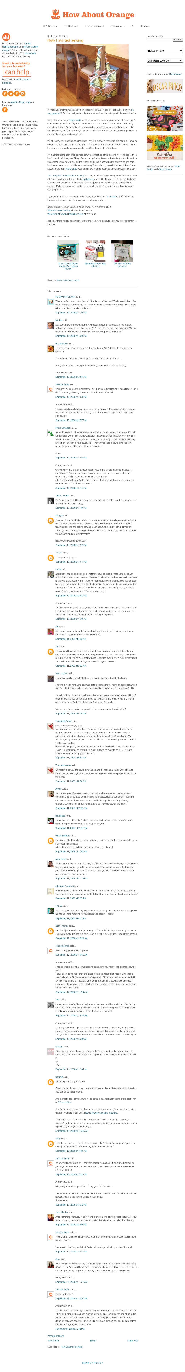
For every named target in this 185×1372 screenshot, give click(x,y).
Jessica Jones (62, 384)
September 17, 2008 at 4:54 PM (70, 1251)
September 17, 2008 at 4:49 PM (70, 1224)
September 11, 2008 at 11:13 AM (71, 808)
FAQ (133, 26)
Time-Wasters (117, 26)
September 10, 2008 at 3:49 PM (70, 508)
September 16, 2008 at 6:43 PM (70, 1151)
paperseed (60, 859)
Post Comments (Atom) (72, 1347)
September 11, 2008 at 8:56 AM (70, 781)
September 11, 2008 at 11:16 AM (71, 828)
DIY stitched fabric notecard (122, 265)
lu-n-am (59, 1046)
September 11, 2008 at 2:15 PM (70, 898)
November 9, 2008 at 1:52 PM (70, 1329)
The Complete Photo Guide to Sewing (65, 175)
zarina (58, 569)
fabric (59, 280)
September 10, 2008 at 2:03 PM (70, 397)
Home (93, 1340)
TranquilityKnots (63, 721)
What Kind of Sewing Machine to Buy (65, 214)
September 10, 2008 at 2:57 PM (70, 420)
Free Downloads (71, 26)
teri (57, 626)
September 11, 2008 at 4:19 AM (70, 713)
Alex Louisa (61, 673)
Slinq (58, 1138)
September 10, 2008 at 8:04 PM (70, 562)
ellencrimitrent (62, 835)
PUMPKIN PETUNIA (65, 297)
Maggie (59, 515)
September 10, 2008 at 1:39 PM (70, 336)
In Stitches (112, 196)
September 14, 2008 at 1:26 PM (70, 1069)
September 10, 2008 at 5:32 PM (70, 545)
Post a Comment (55, 1336)
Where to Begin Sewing (58, 210)
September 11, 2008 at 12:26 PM (71, 878)
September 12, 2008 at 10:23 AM (71, 938)
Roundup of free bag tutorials (95, 265)
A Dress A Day (64, 1102)
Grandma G (61, 343)
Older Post (132, 1340)
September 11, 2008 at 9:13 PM (70, 918)
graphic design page (20, 102)
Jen (57, 646)
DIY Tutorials (50, 26)
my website (30, 53)
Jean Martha (61, 1212)
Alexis (58, 789)
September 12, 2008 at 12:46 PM (71, 1015)
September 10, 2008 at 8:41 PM (70, 595)
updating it (88, 179)
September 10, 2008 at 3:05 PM (70, 457)
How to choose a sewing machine (100, 1113)
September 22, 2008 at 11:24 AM (71, 1282)
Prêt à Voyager (62, 428)
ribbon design (165, 169)
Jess (57, 999)
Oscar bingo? (175, 74)
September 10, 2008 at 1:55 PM (70, 377)
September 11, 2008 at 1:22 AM (70, 639)
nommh (59, 1077)
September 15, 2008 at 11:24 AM (71, 1131)
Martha (58, 320)
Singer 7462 (75, 120)
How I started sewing (65, 40)
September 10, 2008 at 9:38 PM (70, 619)
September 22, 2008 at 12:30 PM (71, 1298)
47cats (58, 553)
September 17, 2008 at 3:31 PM (70, 1205)
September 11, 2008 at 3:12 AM (70, 666)
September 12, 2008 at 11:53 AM (71, 992)
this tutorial (71, 169)
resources (67, 280)
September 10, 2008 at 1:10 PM (70, 312)
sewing (76, 280)
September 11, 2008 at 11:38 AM (71, 851)
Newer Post (53, 1340)
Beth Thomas (61, 926)
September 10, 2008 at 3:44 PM (70, 488)
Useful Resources (94, 26)
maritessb (60, 816)
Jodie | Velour (62, 495)
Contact (145, 26)
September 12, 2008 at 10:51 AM (71, 955)
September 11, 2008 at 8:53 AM (70, 757)
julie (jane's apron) (64, 886)
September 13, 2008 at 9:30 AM (70, 1039)
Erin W (58, 906)
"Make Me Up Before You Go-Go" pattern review (68, 266)
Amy (57, 1259)
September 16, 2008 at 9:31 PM (70, 1174)
